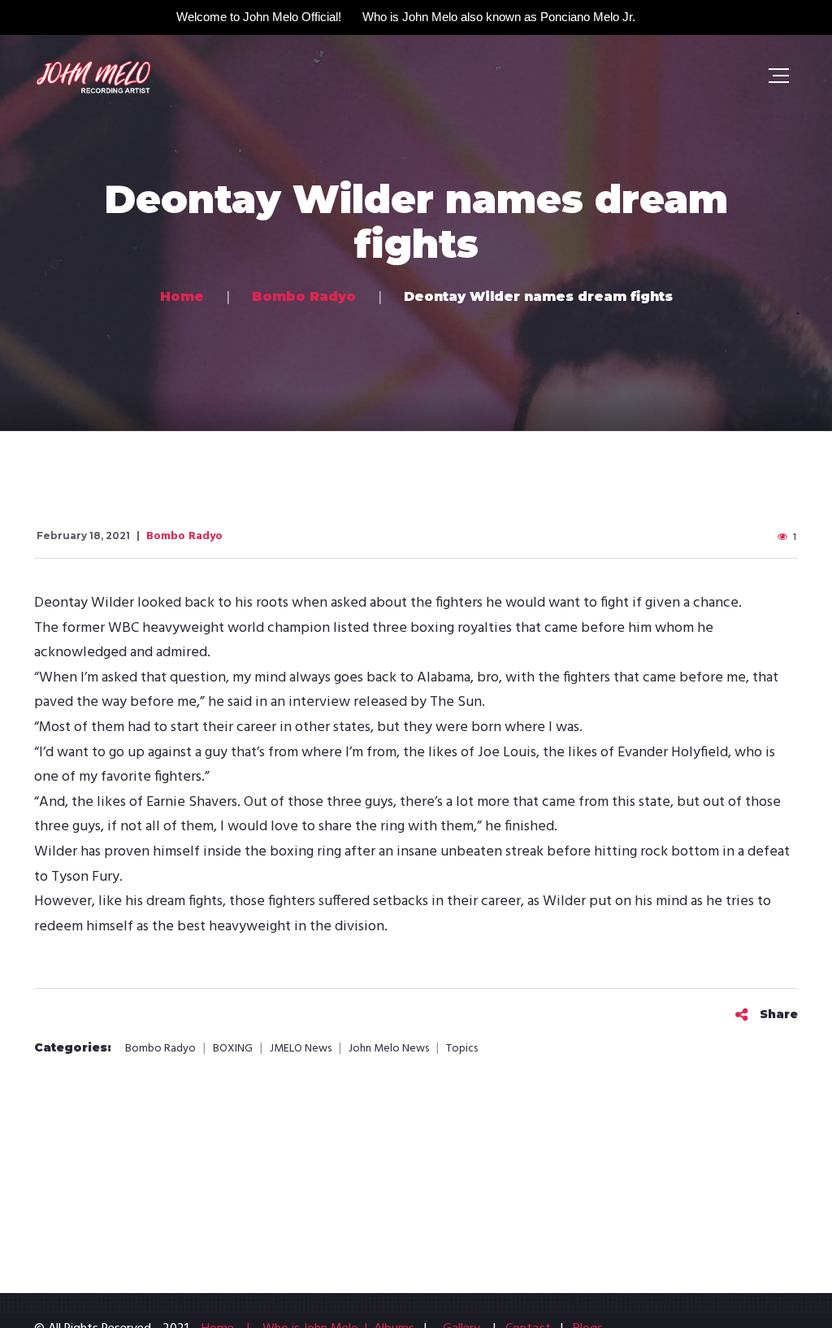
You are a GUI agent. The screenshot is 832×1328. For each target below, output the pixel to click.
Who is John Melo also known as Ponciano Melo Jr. (498, 17)
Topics (462, 1049)
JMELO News (301, 1049)
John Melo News (389, 1049)
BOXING (233, 1049)
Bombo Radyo (184, 536)
